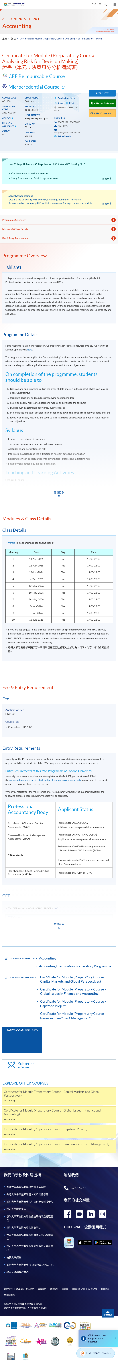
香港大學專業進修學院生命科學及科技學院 (29, 1201)
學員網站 (42, 1289)
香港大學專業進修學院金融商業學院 (26, 1187)
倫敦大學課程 (13, 1257)
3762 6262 (78, 1188)
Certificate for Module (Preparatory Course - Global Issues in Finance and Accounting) (73, 991)
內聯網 (65, 1289)
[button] (105, 4)
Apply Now (102, 93)
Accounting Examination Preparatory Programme (75, 966)
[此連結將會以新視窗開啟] (85, 1242)
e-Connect (26, 1065)
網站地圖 (104, 1289)
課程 (13, 38)
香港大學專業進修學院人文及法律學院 (27, 1194)
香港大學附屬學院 (16, 1209)
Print (71, 103)
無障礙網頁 (9, 1294)
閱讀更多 (107, 178)
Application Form (66, 98)
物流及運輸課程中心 (17, 1272)
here (29, 349)
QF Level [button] (7, 118)
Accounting (16, 26)
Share (60, 103)
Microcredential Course (34, 87)
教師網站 (54, 1289)
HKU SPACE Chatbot (99, 1353)
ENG (94, 4)
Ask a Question (64, 136)
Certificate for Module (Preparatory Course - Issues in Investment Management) (73, 1016)
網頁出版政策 (78, 1289)
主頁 (4, 38)
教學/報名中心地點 (25, 1289)
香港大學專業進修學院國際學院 (23, 1227)
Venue (11, 542)
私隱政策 (92, 1289)
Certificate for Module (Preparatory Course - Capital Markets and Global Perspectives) (73, 979)
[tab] (59, 255)
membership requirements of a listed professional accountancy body (45, 780)
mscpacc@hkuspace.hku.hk (67, 132)
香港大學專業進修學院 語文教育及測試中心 (30, 1264)
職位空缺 (8, 1289)
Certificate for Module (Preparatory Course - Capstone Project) (73, 1004)
